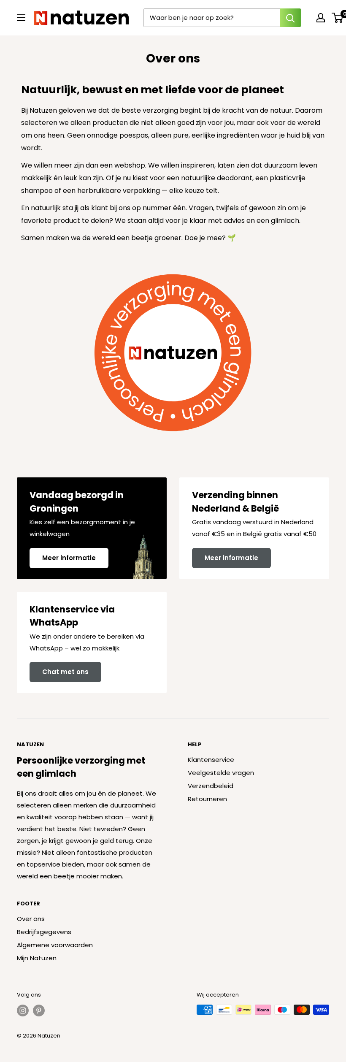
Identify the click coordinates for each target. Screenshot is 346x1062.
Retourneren (207, 798)
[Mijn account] (320, 17)
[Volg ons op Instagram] (23, 1010)
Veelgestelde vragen (221, 772)
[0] (337, 18)
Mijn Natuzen (37, 958)
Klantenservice (211, 759)
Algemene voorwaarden (55, 944)
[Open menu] (21, 17)
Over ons (31, 918)
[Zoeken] (290, 17)
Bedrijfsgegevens (44, 931)
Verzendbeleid (210, 785)
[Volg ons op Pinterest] (39, 1010)
